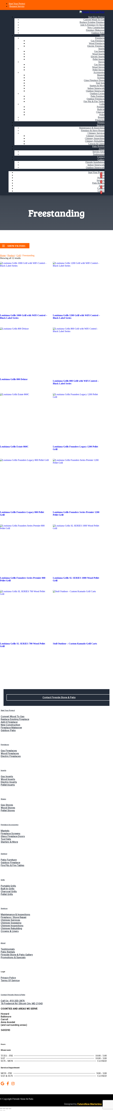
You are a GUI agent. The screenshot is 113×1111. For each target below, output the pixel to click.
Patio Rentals (98, 146)
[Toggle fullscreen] (4, 1108)
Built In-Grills (7, 888)
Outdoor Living (97, 93)
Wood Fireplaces (96, 43)
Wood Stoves (98, 67)
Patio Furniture (97, 96)
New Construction (95, 27)
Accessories (98, 72)
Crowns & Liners (96, 143)
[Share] (7, 1108)
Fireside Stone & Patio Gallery (17, 954)
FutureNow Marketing (89, 1104)
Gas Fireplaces (97, 40)
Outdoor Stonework (95, 91)
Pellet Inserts (98, 59)
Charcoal (100, 112)
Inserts (101, 48)
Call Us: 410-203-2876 (13, 1000)
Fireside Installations (94, 162)
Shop (102, 35)
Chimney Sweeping (95, 136)
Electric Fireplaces (95, 46)
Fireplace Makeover (95, 30)
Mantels (100, 75)
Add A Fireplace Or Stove (92, 25)
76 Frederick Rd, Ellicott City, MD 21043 (22, 1003)
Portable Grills (8, 886)
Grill (18, 255)
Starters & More (97, 85)
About (101, 149)
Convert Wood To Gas (93, 19)
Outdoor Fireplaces (95, 99)
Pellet (101, 114)
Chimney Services (96, 133)
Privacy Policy (8, 977)
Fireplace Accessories (9, 825)
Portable (100, 106)
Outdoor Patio (97, 33)
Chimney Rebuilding (94, 141)
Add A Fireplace (9, 722)
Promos (100, 122)
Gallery (101, 159)
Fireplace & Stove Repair (92, 130)
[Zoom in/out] (1, 1108)
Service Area (98, 151)
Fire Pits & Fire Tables (94, 101)
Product (11, 255)
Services (100, 125)
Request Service (16, 6)
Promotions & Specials (13, 957)
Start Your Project (17, 3)
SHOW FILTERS (16, 246)
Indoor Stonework (96, 88)
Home (3, 255)
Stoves (101, 62)
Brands (101, 117)
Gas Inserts (99, 51)
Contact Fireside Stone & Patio (59, 697)
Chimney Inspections (94, 138)
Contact (100, 157)
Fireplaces (99, 38)
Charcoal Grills (9, 891)
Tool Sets (100, 83)
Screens (100, 77)
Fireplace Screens (10, 833)
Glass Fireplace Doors (94, 80)
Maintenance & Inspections (91, 128)
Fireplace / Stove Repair (13, 917)
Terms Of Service (10, 980)
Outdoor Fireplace (10, 862)
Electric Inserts (97, 56)
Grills (101, 104)
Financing (99, 120)
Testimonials (98, 154)
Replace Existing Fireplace (92, 22)
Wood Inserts (98, 54)
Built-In (100, 109)
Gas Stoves (99, 64)
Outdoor (4, 854)
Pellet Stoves (98, 70)
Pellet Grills (7, 894)
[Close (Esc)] (10, 1108)
